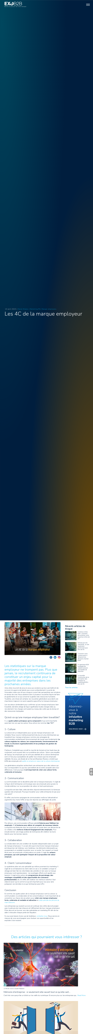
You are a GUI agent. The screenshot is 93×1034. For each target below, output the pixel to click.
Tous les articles (71, 687)
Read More (81, 995)
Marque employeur (49, 309)
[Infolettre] (91, 770)
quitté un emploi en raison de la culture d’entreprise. (41, 761)
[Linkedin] (91, 773)
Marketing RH (35, 309)
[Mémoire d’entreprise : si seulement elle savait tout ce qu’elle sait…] (41, 986)
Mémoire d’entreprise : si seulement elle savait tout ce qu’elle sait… (37, 992)
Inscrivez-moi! (76, 729)
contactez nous (42, 916)
